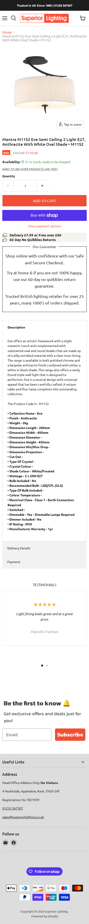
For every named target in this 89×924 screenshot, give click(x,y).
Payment (13, 562)
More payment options (44, 226)
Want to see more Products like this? (30, 169)
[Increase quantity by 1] (42, 185)
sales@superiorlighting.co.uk (23, 817)
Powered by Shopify (44, 916)
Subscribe (70, 735)
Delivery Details (18, 548)
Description (16, 327)
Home (7, 32)
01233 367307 (12, 808)
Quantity (8, 176)
